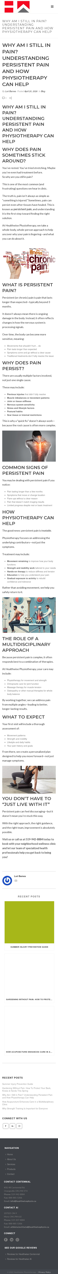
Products (11, 1169)
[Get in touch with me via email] (16, 880)
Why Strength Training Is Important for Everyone (25, 1108)
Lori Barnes (10, 91)
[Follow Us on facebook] (5, 1126)
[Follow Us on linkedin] (12, 1126)
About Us (11, 1159)
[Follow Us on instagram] (19, 1126)
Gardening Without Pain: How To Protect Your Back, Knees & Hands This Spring (30, 999)
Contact (10, 1173)
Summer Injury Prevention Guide (29, 947)
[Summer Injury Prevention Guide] (29, 922)
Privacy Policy (45, 1272)
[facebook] (6, 1240)
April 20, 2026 (30, 91)
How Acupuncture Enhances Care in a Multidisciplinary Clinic (30, 1052)
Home (10, 1154)
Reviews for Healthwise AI (19, 1258)
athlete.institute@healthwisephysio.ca (29, 1227)
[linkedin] (11, 1240)
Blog (43, 91)
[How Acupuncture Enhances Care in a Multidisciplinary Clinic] (29, 1027)
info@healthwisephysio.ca (23, 1201)
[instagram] (17, 1240)
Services (11, 1164)
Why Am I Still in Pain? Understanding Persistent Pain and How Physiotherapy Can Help (27, 1096)
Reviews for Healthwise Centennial (23, 1254)
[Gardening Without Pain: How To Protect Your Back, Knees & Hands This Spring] (29, 975)
